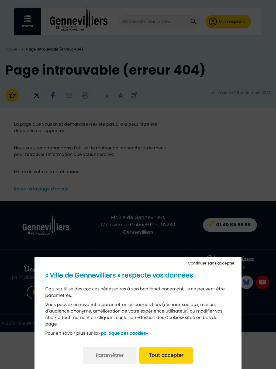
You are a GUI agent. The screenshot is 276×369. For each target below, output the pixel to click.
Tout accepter (166, 355)
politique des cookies (123, 333)
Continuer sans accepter (211, 263)
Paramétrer (110, 355)
